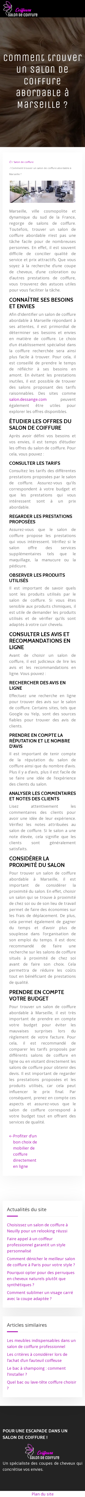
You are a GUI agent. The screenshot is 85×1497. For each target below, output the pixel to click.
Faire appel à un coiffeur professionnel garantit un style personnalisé (36, 1244)
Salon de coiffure (24, 162)
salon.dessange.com (28, 399)
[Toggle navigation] (80, 8)
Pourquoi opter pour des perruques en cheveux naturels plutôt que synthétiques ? (41, 1278)
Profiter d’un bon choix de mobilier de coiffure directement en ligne (25, 1151)
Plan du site (43, 1494)
